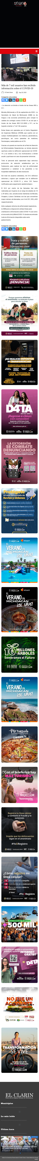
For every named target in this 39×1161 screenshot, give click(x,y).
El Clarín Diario (9, 92)
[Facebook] (3, 100)
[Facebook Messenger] (6, 100)
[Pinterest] (17, 100)
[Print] (24, 100)
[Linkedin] (13, 100)
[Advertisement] (19, 28)
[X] (10, 100)
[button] (36, 51)
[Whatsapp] (20, 100)
